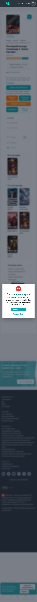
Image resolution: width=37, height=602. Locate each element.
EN (22, 3)
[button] (33, 3)
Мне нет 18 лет (18, 314)
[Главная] (8, 3)
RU (19, 3)
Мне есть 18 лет (18, 309)
